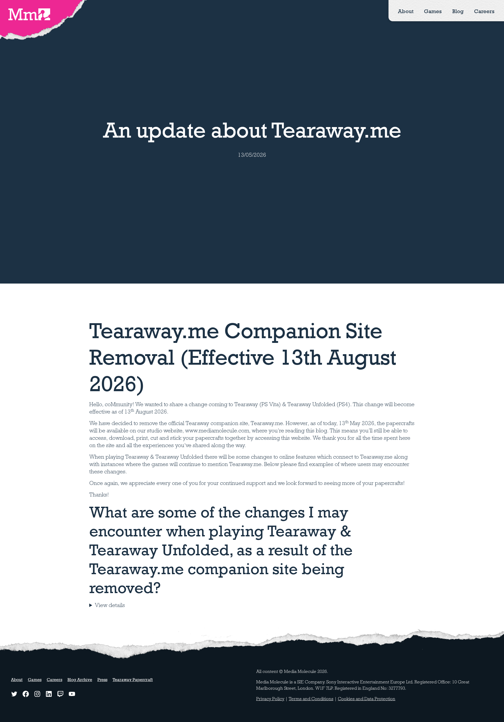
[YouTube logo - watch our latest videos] (72, 693)
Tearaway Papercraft (133, 679)
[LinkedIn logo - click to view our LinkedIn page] (49, 693)
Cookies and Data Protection (366, 699)
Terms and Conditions (311, 699)
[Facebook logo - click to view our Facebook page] (26, 693)
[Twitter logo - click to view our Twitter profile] (14, 693)
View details (110, 605)
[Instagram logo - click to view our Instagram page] (37, 693)
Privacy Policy (270, 699)
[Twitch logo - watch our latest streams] (60, 693)
